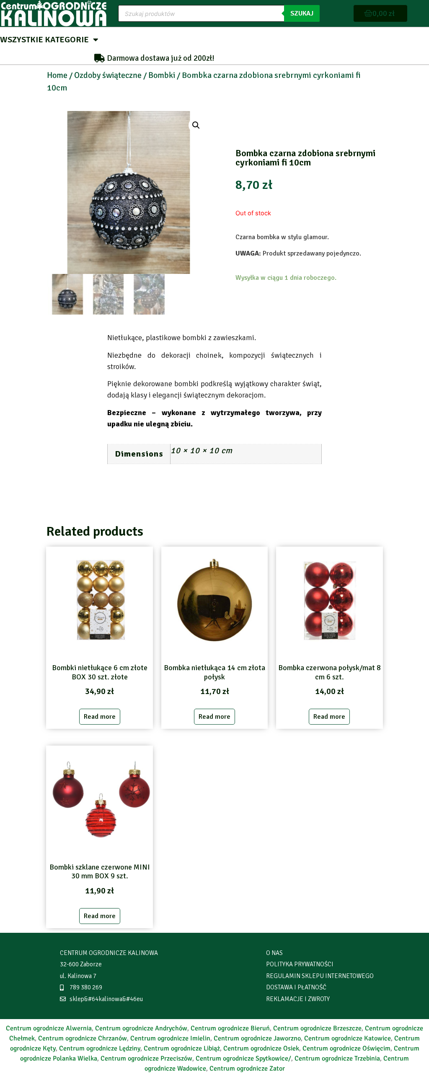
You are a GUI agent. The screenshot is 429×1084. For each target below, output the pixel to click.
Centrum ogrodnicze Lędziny (99, 1048)
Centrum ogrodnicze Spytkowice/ (243, 1058)
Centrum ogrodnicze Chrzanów (82, 1038)
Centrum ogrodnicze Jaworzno (257, 1038)
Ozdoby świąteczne (108, 75)
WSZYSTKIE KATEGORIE (44, 39)
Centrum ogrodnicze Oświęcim (346, 1048)
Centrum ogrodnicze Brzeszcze (317, 1028)
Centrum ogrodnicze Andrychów (141, 1028)
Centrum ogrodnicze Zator (247, 1068)
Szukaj (301, 13)
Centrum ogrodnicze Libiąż (182, 1048)
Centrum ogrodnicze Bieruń (230, 1028)
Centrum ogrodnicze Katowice (347, 1038)
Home (57, 75)
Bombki (161, 75)
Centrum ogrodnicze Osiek (261, 1048)
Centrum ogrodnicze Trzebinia (337, 1058)
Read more (100, 716)
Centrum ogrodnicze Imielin (170, 1038)
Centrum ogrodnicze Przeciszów (146, 1058)
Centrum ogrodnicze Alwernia (49, 1028)
